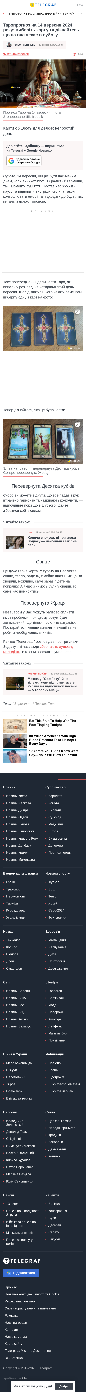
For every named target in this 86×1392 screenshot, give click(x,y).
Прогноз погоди (60, 852)
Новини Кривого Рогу (22, 838)
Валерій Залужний (20, 1153)
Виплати (54, 810)
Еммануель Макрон (20, 1146)
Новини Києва (16, 796)
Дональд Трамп (17, 1131)
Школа (53, 831)
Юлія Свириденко (19, 1181)
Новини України (37, 673)
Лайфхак (55, 1026)
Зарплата (55, 796)
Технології (13, 940)
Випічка (54, 1204)
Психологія (56, 961)
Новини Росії (15, 1005)
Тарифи (12, 903)
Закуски (54, 1239)
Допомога (55, 845)
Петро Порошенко (19, 1167)
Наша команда (16, 1336)
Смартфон (14, 968)
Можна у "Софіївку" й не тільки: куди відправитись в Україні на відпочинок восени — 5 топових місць (52, 684)
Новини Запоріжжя (20, 831)
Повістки (54, 1063)
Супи (52, 1218)
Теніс (52, 896)
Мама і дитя (57, 940)
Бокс (51, 889)
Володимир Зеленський (14, 1122)
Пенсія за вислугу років (19, 1241)
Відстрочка (56, 1077)
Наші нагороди (16, 1322)
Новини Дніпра (17, 810)
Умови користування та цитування (30, 1308)
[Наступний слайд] (82, 14)
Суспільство (55, 787)
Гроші (10, 882)
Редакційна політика (20, 1301)
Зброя (10, 1084)
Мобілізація (54, 1054)
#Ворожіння (21, 703)
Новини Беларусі (19, 1026)
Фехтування (57, 917)
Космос (11, 947)
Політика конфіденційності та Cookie (32, 1294)
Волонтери (14, 1091)
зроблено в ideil (16, 1378)
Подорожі (55, 1012)
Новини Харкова (18, 803)
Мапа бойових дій (19, 1063)
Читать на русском (16, 54)
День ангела (57, 1149)
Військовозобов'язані (64, 1084)
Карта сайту (13, 1343)
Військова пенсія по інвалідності (21, 1223)
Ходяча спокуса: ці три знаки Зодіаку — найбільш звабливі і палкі (54, 541)
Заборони (55, 1142)
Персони (10, 1112)
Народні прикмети (61, 1128)
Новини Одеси (17, 817)
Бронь (53, 1070)
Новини (9, 787)
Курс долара (15, 910)
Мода (52, 1005)
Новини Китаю (17, 1019)
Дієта (52, 954)
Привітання (57, 1040)
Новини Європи (18, 991)
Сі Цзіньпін (14, 1139)
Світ (6, 982)
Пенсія (8, 1195)
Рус (80, 4)
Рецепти (52, 1195)
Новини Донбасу (18, 845)
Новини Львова (17, 824)
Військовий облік (60, 1091)
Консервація (57, 1211)
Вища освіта (57, 838)
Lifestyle (51, 982)
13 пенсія (13, 1204)
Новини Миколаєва (20, 859)
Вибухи (11, 1070)
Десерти (54, 1225)
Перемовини (15, 1077)
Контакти (11, 1329)
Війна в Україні (15, 1054)
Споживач (56, 998)
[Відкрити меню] (6, 4)
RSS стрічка (14, 1358)
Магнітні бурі (57, 1033)
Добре (63, 1386)
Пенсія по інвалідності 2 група (23, 1212)
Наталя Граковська (24, 45)
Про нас (11, 1287)
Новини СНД (15, 1012)
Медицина (56, 824)
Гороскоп (55, 991)
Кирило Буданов (18, 1160)
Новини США (16, 998)
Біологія (12, 954)
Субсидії (54, 817)
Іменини (54, 1156)
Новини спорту (57, 873)
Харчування (57, 947)
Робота (53, 803)
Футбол (53, 882)
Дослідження (58, 968)
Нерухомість (15, 896)
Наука (8, 931)
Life (30, 532)
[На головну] (43, 4)
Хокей (52, 903)
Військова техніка (19, 1098)
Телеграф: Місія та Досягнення (28, 1350)
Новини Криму (17, 852)
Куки (47, 1386)
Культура (55, 1019)
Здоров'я (52, 931)
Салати (53, 1232)
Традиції (54, 1135)
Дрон (10, 961)
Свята (50, 1112)
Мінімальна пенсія (20, 1233)
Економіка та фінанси (20, 873)
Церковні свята (59, 1121)
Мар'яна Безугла (18, 1174)
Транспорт (14, 889)
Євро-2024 (56, 910)
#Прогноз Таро (44, 703)
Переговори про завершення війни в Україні (41, 13)
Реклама (11, 1315)
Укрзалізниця (16, 917)
